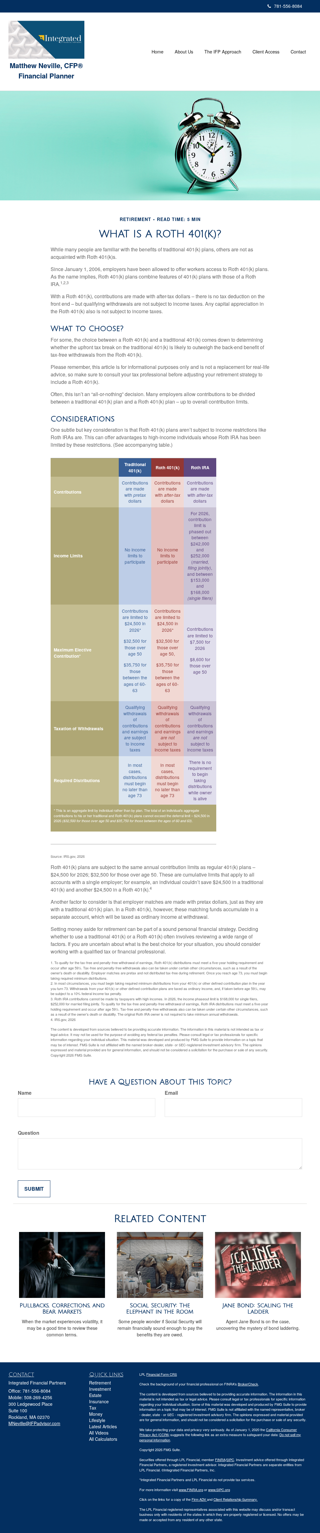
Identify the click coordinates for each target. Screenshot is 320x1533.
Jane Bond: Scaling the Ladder (257, 1308)
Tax (92, 1408)
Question (28, 1132)
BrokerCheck (248, 1383)
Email (171, 1092)
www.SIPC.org (219, 1489)
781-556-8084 (288, 6)
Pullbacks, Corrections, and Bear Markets (62, 1308)
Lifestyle (97, 1420)
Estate (95, 1395)
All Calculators (103, 1439)
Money (95, 1414)
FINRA (220, 1459)
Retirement (100, 1383)
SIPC (230, 1459)
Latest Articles (103, 1426)
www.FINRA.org (191, 1489)
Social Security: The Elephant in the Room (159, 1308)
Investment (100, 1389)
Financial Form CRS (161, 1374)
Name (25, 1092)
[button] (184, 52)
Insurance (99, 1401)
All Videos (98, 1433)
